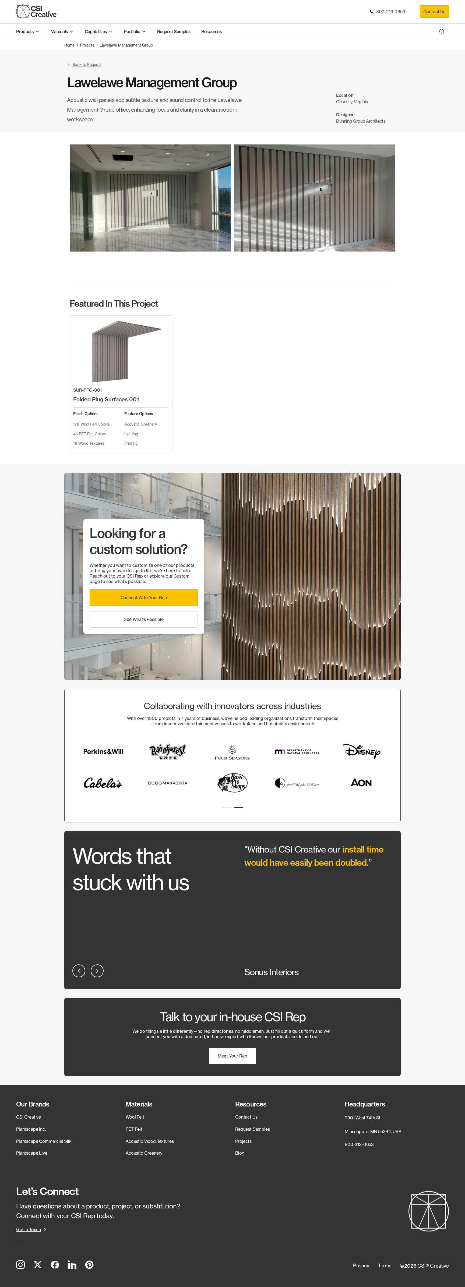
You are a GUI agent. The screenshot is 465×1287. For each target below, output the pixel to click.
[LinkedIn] (72, 1265)
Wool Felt (135, 1117)
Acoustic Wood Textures (150, 1141)
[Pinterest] (89, 1265)
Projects (243, 1141)
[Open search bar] (442, 31)
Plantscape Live (31, 1153)
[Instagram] (20, 1265)
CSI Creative (28, 1117)
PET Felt (134, 1129)
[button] (84, 64)
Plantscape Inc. (31, 1129)
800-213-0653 (389, 11)
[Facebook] (55, 1265)
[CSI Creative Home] (36, 11)
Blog (239, 1153)
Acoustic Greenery (144, 1153)
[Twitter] (37, 1265)
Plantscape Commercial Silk (44, 1141)
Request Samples (252, 1129)
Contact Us (434, 11)
